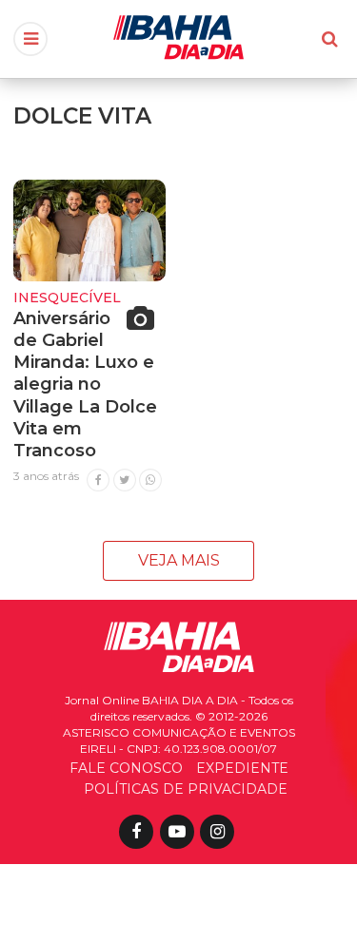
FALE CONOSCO (126, 768)
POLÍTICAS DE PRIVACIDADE (186, 789)
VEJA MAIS (179, 560)
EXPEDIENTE (242, 768)
